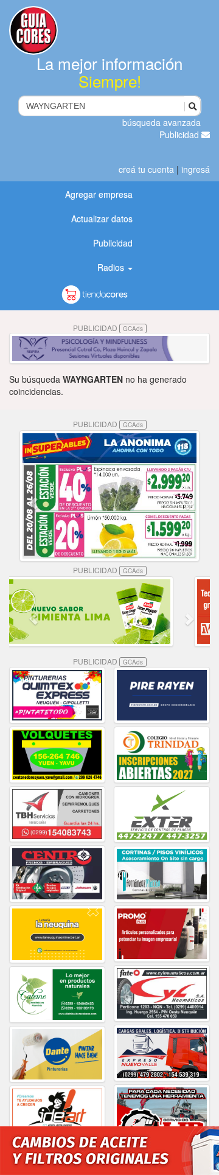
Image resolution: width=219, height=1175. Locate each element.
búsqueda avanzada (161, 122)
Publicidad (180, 134)
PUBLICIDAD (108, 328)
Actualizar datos (102, 218)
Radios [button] (112, 267)
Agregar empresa (99, 194)
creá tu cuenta (146, 169)
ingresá (195, 169)
